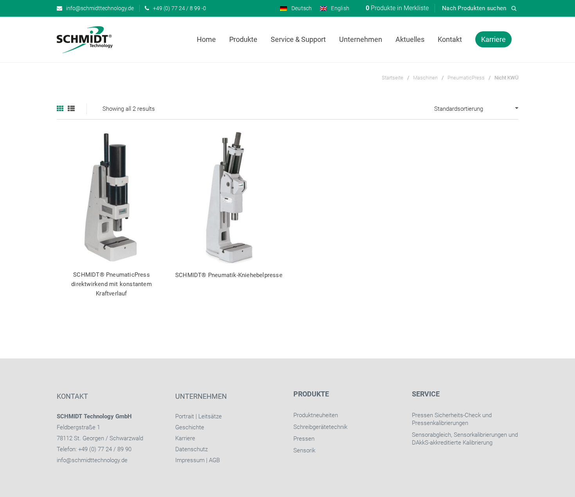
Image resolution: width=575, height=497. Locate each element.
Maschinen (425, 78)
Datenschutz (191, 449)
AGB (214, 460)
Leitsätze (210, 416)
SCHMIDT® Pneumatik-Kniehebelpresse (228, 275)
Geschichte (189, 427)
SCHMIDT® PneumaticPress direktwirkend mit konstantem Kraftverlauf (111, 284)
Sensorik (304, 450)
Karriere (185, 438)
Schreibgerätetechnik (320, 426)
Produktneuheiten (315, 415)
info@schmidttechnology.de (92, 460)
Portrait (184, 416)
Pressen (303, 438)
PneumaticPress (466, 78)
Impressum (190, 460)
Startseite (392, 78)
